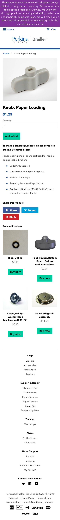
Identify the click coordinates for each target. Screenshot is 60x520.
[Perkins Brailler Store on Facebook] (30, 484)
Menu (10, 29)
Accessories (30, 365)
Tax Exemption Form (18, 149)
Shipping (30, 460)
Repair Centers (30, 401)
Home (6, 53)
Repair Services (30, 397)
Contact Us (30, 442)
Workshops (30, 424)
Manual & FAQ (30, 388)
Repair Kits (30, 406)
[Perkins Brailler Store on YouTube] (36, 484)
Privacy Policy (27, 497)
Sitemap (49, 501)
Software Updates (30, 410)
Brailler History (30, 438)
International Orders (30, 465)
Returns (30, 456)
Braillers (30, 360)
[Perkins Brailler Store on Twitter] (23, 484)
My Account (30, 469)
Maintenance (30, 392)
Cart (53, 29)
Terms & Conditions (32, 501)
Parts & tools (30, 369)
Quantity (7, 120)
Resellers (30, 374)
